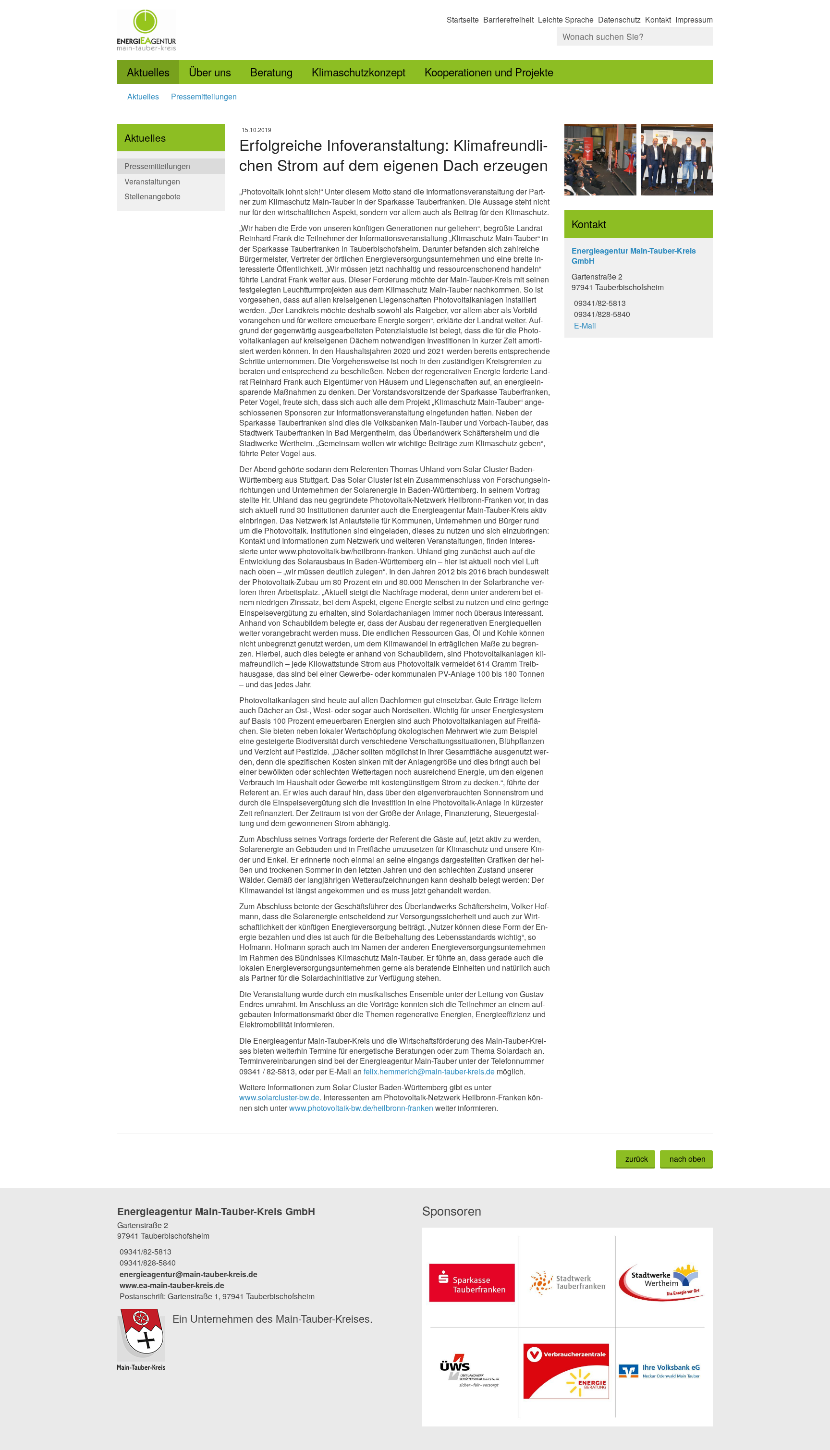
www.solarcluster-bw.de (279, 1097)
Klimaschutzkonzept (358, 71)
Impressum (694, 19)
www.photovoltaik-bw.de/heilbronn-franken (361, 1107)
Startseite (463, 19)
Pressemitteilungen (204, 96)
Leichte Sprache (566, 19)
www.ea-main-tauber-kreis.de (170, 1285)
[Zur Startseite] (262, 30)
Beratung (271, 71)
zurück (636, 1158)
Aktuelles (148, 71)
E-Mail (584, 325)
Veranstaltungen (152, 181)
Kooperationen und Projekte (489, 71)
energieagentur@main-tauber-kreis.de (187, 1273)
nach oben (688, 1158)
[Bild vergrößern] (600, 159)
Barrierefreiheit (508, 19)
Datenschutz (619, 19)
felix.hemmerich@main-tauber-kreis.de (429, 1071)
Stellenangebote (152, 196)
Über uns (210, 71)
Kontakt (658, 19)
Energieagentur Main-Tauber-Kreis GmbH (216, 1211)
